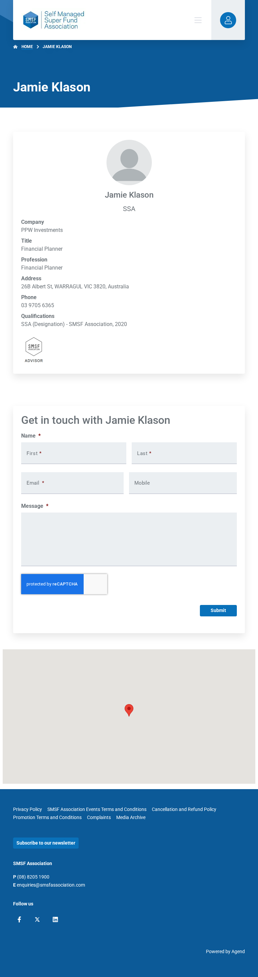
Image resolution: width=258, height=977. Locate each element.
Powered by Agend (225, 951)
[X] (37, 920)
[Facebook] (19, 920)
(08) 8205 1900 (33, 877)
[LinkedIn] (55, 920)
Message (34, 506)
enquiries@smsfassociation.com (51, 885)
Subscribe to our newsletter (45, 843)
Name (31, 436)
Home (27, 46)
